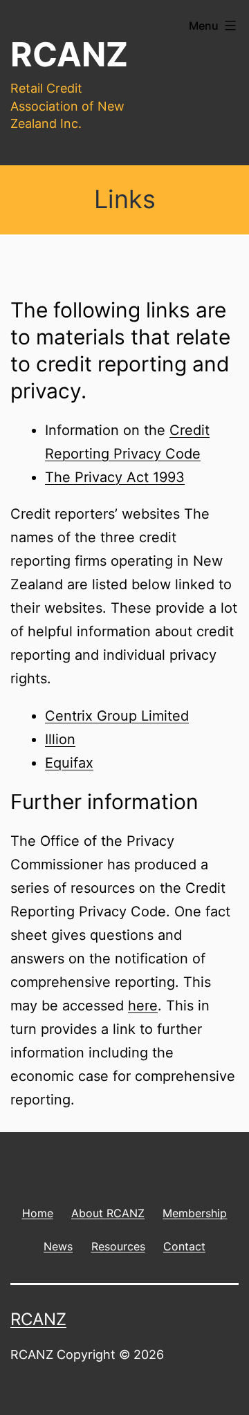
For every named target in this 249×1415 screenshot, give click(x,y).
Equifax (69, 763)
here (143, 1005)
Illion (60, 739)
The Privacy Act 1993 (115, 477)
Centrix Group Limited (117, 716)
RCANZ (69, 54)
